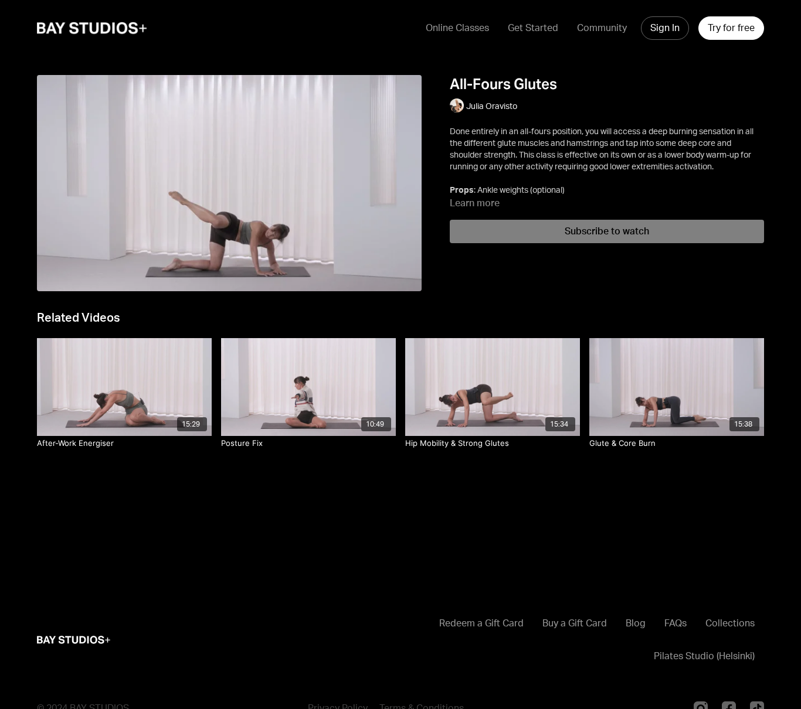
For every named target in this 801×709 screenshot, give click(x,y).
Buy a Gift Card (574, 623)
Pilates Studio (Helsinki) (704, 656)
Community (602, 28)
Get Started (533, 28)
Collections (730, 623)
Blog (636, 623)
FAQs (675, 623)
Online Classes (457, 28)
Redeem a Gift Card (481, 623)
